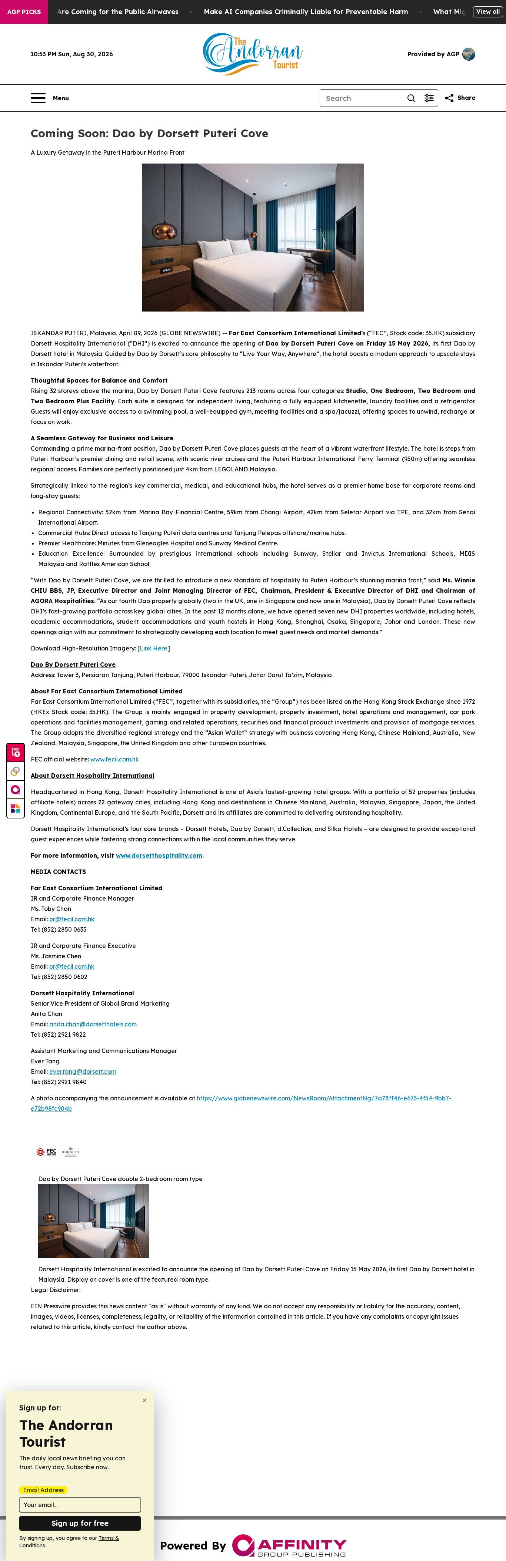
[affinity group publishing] (15, 790)
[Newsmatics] (15, 808)
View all (488, 11)
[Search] (411, 98)
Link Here (153, 648)
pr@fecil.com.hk (71, 919)
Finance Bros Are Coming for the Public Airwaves (95, 11)
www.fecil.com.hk (114, 759)
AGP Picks (24, 12)
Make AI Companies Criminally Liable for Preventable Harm (306, 11)
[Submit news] (15, 753)
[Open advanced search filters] (429, 98)
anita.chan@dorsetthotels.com (93, 1024)
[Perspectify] (15, 771)
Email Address (43, 1490)
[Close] (144, 1400)
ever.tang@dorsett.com (82, 1071)
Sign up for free (80, 1523)
